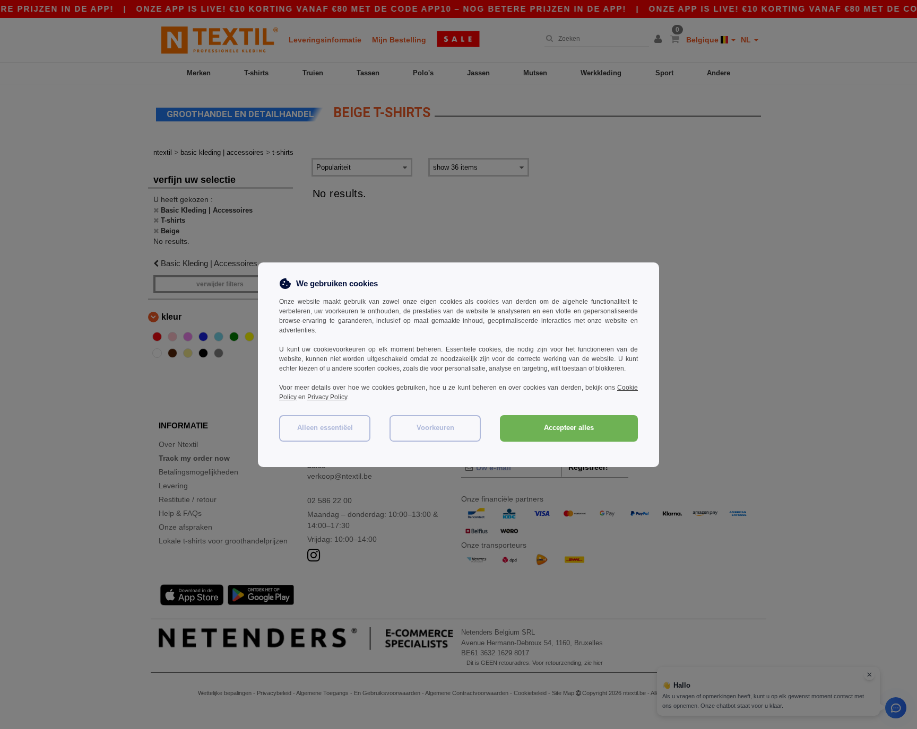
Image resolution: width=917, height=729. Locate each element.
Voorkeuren (435, 428)
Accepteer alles (569, 428)
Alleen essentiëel (325, 428)
